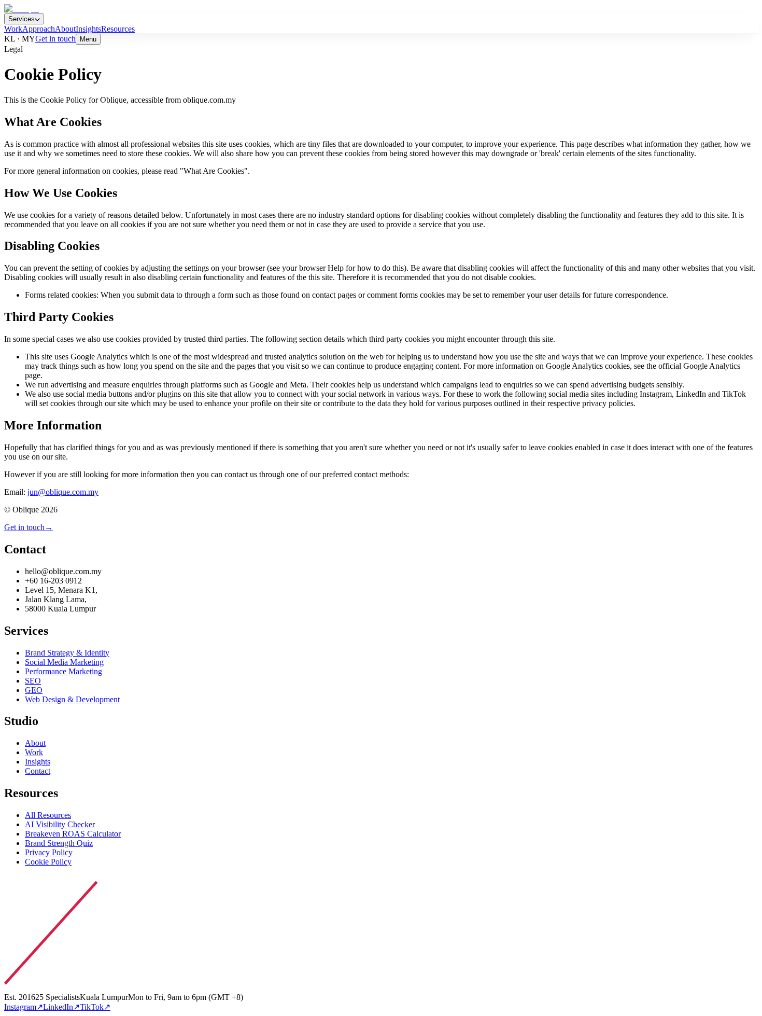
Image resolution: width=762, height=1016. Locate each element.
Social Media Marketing (64, 662)
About (65, 28)
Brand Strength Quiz (59, 843)
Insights (88, 28)
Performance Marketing (63, 671)
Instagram (23, 1007)
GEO (34, 690)
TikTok (95, 1007)
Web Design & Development (72, 699)
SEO (33, 680)
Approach (38, 28)
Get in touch (55, 38)
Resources (118, 28)
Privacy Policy (49, 852)
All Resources (48, 815)
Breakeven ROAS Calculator (73, 833)
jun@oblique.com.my (62, 492)
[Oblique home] (21, 8)
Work (13, 28)
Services (21, 19)
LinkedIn (61, 1007)
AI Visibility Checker (60, 824)
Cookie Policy (48, 861)
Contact (37, 771)
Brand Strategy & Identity (67, 652)
